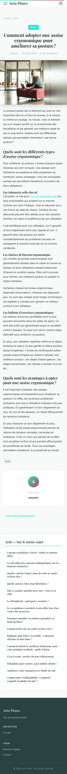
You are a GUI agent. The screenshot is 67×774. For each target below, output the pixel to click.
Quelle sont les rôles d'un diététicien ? (27, 583)
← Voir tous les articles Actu (19, 515)
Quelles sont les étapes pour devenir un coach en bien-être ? (32, 575)
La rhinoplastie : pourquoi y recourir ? (28, 601)
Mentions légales (11, 749)
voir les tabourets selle (43, 196)
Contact (7, 754)
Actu (16, 18)
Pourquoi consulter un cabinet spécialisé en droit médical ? (30, 620)
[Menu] (61, 3)
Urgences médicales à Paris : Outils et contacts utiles (32, 554)
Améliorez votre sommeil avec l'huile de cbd (31, 670)
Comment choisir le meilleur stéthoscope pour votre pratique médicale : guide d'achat (32, 648)
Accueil (7, 18)
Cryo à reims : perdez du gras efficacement (30, 656)
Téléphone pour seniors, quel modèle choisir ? (32, 663)
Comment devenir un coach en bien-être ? (29, 628)
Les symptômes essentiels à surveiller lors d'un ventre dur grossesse (33, 610)
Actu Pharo (15, 3)
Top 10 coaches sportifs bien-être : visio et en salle (31, 592)
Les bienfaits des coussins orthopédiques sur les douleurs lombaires (33, 564)
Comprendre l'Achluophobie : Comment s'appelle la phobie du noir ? (28, 679)
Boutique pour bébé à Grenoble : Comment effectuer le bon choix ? (30, 637)
